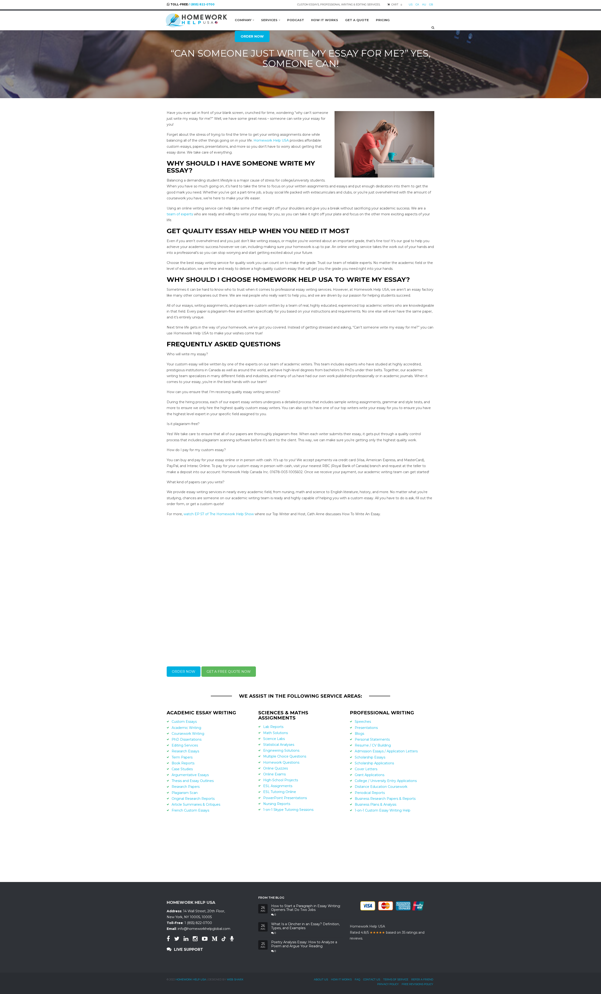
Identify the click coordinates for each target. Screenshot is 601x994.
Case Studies (182, 769)
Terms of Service (395, 979)
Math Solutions (275, 733)
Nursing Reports (276, 804)
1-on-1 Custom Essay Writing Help (382, 810)
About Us (321, 979)
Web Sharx (235, 979)
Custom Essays (184, 721)
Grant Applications (369, 775)
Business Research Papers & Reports (385, 799)
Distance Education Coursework (381, 787)
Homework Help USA (271, 140)
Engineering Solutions (281, 750)
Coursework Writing (188, 733)
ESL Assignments (277, 786)
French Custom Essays (190, 810)
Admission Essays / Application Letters (386, 751)
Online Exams (274, 774)
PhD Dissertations (186, 739)
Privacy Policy (388, 984)
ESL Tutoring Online (279, 792)
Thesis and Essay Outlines (193, 781)
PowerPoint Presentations (285, 798)
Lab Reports (273, 727)
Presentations (366, 728)
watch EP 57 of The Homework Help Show (219, 514)
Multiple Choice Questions (284, 756)
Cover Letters (366, 769)
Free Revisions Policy (417, 984)
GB (431, 4)
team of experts (180, 214)
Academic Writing (186, 728)
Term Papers (182, 757)
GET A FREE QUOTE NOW (229, 671)
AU (424, 4)
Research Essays (185, 751)
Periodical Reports (370, 793)
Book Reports (183, 763)
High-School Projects (280, 780)
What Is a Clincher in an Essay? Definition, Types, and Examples (305, 926)
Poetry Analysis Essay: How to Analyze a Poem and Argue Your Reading (304, 944)
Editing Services (185, 745)
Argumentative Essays (190, 775)
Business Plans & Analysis (375, 804)
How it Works (341, 979)
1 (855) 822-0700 (202, 4)
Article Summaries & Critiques (196, 804)
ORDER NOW (183, 671)
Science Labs (274, 739)
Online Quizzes (275, 768)
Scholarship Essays (370, 757)
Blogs (359, 733)
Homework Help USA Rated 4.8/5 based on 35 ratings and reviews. (387, 932)
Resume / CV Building (373, 745)
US (410, 4)
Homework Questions (281, 762)
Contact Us (371, 979)
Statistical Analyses (278, 745)
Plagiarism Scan (185, 793)
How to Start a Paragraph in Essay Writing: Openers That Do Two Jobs (306, 908)
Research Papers (186, 787)
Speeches (363, 721)
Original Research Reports (193, 799)
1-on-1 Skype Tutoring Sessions (288, 810)
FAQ (357, 979)
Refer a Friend (422, 979)
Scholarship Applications (374, 763)
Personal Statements (372, 739)
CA (417, 4)
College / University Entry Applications (386, 781)
